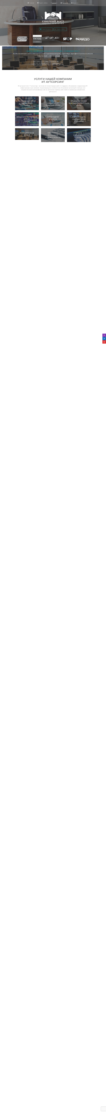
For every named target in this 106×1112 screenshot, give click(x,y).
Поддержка (54, 3)
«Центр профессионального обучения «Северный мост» (53, 51)
